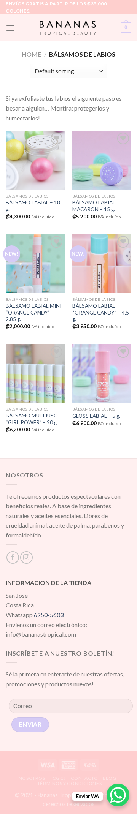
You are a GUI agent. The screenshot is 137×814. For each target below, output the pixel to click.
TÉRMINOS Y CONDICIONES (69, 783)
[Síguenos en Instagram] (26, 557)
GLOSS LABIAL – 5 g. (96, 416)
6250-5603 (49, 614)
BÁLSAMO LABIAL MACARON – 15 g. (93, 205)
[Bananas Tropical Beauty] (67, 27)
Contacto (84, 778)
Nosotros (32, 778)
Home (31, 54)
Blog (109, 778)
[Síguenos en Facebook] (12, 557)
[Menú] (10, 28)
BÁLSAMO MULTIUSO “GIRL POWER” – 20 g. (32, 419)
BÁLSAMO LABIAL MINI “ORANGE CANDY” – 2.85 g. (33, 312)
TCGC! (58, 778)
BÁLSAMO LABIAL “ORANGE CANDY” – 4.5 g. (100, 312)
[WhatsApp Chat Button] (118, 795)
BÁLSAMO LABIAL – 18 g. (33, 205)
